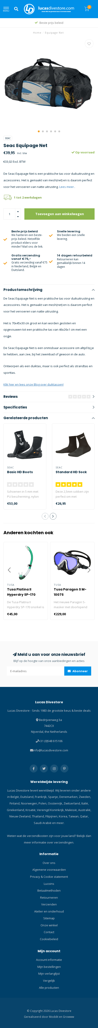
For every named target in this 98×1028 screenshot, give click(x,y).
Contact (49, 932)
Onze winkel (49, 925)
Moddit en (56, 1016)
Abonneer (80, 671)
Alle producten (49, 988)
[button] (39, 131)
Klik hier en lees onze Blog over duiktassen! (33, 384)
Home (37, 32)
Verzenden (49, 904)
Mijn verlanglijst (49, 973)
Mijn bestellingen (49, 967)
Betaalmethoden (49, 890)
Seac (7, 138)
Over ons (49, 863)
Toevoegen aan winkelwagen (59, 214)
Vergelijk (49, 981)
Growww (68, 1016)
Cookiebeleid (49, 939)
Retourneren (49, 897)
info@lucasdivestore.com (50, 750)
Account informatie (49, 960)
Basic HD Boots (20, 472)
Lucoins (49, 884)
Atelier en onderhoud (49, 911)
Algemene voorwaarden (49, 870)
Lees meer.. (67, 187)
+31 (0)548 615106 (50, 741)
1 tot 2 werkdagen (28, 197)
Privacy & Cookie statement (49, 877)
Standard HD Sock (71, 472)
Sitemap (49, 918)
